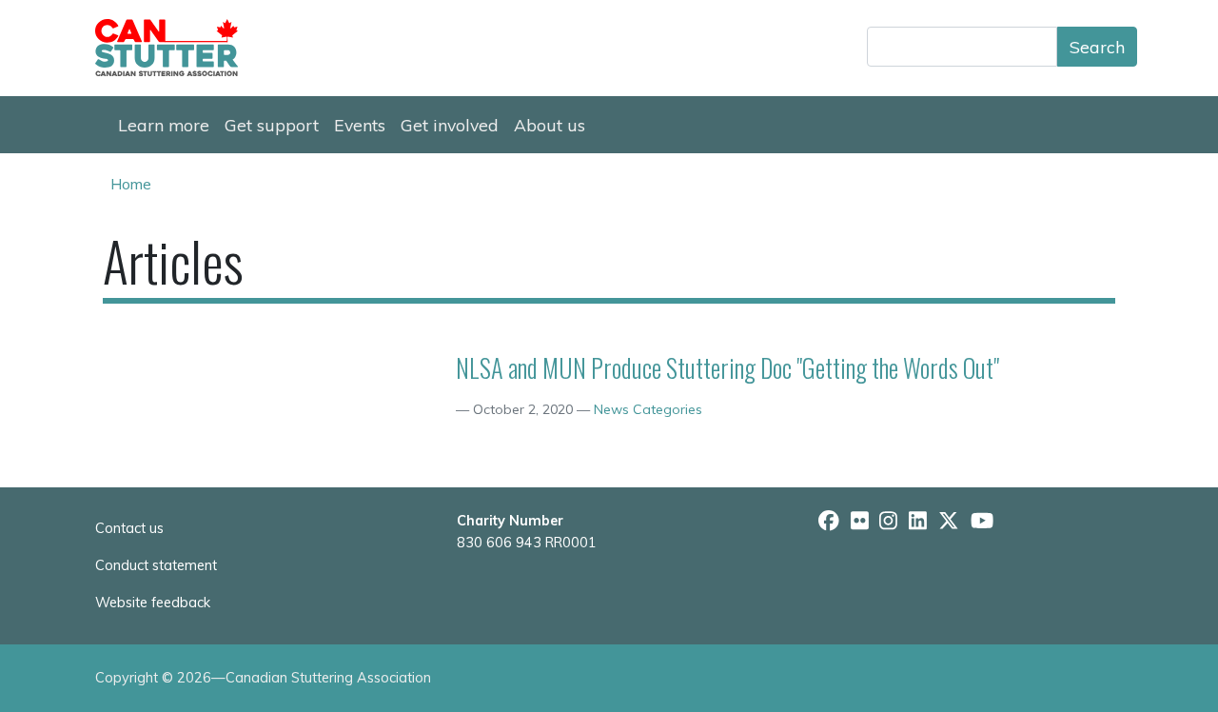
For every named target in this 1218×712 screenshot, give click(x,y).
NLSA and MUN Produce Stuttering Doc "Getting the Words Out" (727, 367)
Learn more (163, 124)
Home (130, 183)
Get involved (450, 124)
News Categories (648, 409)
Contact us (129, 528)
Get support (272, 124)
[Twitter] (948, 520)
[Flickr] (860, 520)
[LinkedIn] (918, 520)
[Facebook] (828, 520)
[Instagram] (888, 520)
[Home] (174, 47)
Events (359, 124)
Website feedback (152, 602)
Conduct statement (156, 565)
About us (549, 124)
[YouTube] (982, 520)
